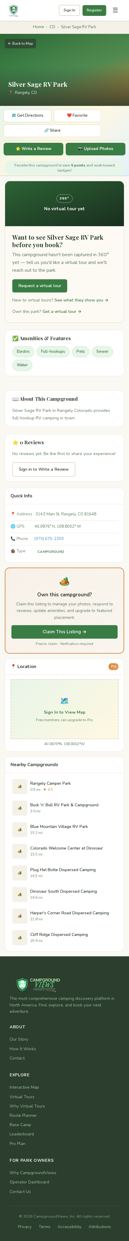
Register (94, 10)
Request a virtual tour (39, 286)
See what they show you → (82, 300)
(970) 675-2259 (49, 538)
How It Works (23, 1049)
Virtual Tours (22, 1097)
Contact (17, 1058)
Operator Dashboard (29, 1182)
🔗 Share (52, 130)
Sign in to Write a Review (44, 469)
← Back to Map (20, 43)
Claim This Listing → (65, 632)
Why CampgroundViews (33, 1173)
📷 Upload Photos (95, 148)
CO (52, 27)
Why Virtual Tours (27, 1106)
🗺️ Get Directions (27, 115)
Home (38, 27)
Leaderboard (22, 1134)
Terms (44, 1227)
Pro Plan (18, 1144)
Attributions (99, 1227)
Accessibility (69, 1227)
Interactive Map (24, 1087)
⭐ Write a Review (33, 148)
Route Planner (23, 1115)
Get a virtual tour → (62, 311)
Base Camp (20, 1125)
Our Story (19, 1039)
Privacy (25, 1227)
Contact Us (20, 1192)
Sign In (69, 10)
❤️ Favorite (77, 115)
